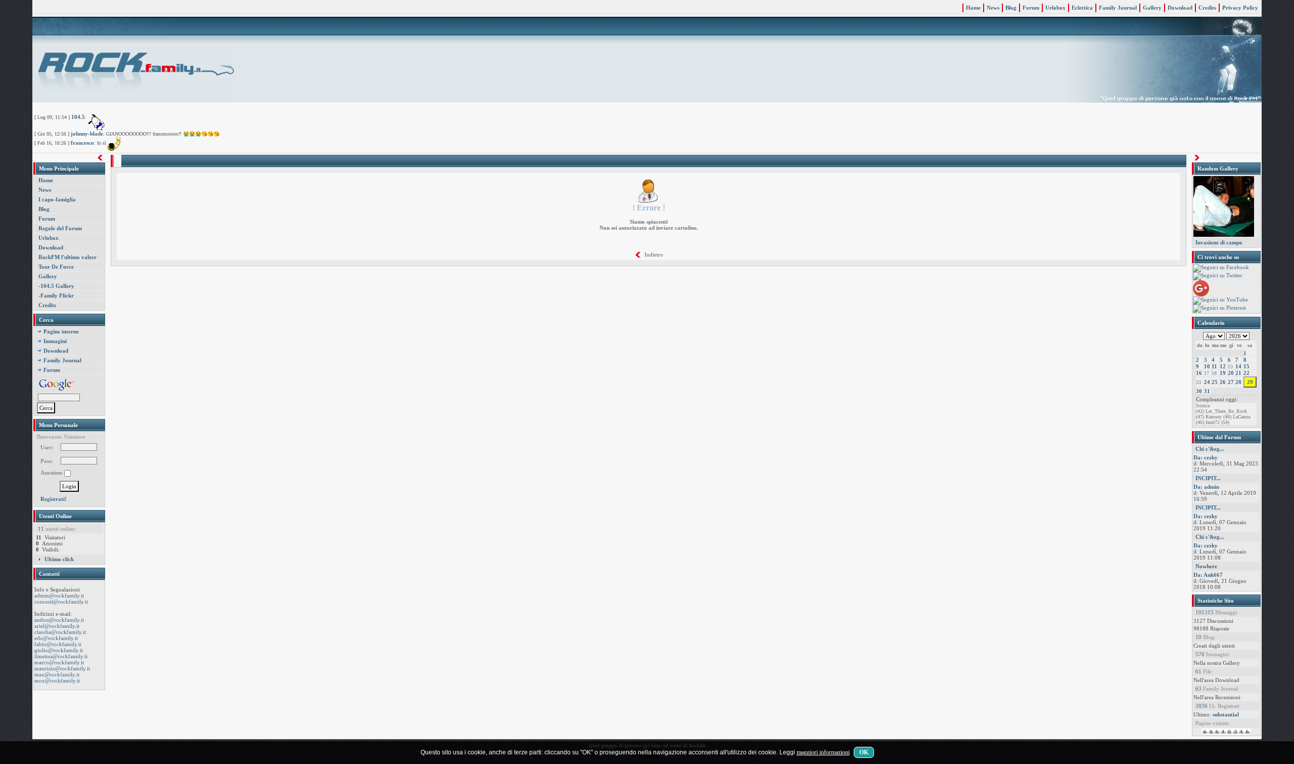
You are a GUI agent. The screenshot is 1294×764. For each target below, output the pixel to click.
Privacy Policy (1240, 8)
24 (1207, 382)
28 (1238, 382)
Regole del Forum (60, 228)
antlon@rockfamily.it (59, 620)
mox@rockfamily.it (57, 680)
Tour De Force (56, 267)
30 (1199, 391)
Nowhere (1206, 566)
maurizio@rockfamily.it (62, 668)
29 (1250, 382)
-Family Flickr (56, 295)
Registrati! (53, 499)
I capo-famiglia (57, 199)
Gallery (1152, 8)
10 (1207, 366)
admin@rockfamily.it (59, 595)
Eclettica (1082, 8)
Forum (1031, 8)
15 (1246, 366)
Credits (1207, 8)
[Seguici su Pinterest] (1219, 308)
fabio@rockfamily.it (57, 644)
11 (1214, 366)
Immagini (55, 341)
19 (1223, 373)
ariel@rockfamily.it (56, 626)
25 (1215, 382)
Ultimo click (59, 559)
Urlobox (1055, 8)
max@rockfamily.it (56, 674)
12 (1223, 366)
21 (1238, 373)
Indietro (653, 254)
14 (1238, 366)
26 (1223, 382)
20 (1231, 373)
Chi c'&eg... (1209, 449)
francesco (82, 143)
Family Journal (1118, 8)
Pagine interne (61, 331)
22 (1246, 373)
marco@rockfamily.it (59, 662)
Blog (1010, 8)
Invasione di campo (1218, 242)
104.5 (78, 117)
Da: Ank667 (1208, 575)
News (993, 8)
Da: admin (1206, 487)
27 (1231, 382)
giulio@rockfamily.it (58, 650)
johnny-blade (87, 134)
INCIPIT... (1208, 478)
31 (1207, 391)
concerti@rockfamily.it (61, 602)
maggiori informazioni (823, 752)
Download (1180, 8)
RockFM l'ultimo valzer (67, 257)
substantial (1226, 714)
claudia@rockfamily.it (60, 632)
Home (973, 8)
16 (1199, 373)
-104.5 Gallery (56, 286)
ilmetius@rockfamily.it (60, 656)
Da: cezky (1205, 457)
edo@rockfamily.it (56, 638)
